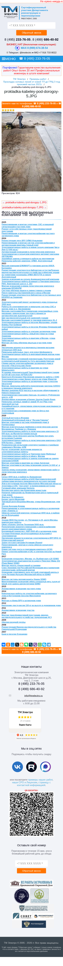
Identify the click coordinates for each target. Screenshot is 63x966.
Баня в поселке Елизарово (14, 634)
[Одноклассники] (8, 645)
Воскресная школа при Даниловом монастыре (24, 490)
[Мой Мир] (13, 645)
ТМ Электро (19, 79)
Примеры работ (38, 79)
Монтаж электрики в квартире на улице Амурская (25, 463)
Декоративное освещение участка (18, 610)
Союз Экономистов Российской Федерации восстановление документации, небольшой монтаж (30, 569)
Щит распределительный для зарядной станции (25, 318)
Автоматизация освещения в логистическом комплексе (28, 252)
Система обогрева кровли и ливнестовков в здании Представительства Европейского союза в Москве (26, 291)
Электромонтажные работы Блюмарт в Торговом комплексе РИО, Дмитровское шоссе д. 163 (31, 282)
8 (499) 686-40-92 (31, 106)
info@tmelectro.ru (33, 695)
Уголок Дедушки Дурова (13, 506)
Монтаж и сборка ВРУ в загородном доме (21, 601)
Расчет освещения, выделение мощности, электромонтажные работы (22, 450)
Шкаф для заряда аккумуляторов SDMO (21, 584)
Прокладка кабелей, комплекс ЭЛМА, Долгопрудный (27, 261)
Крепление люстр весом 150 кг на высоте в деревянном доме (31, 605)
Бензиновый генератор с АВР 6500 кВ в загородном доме (29, 531)
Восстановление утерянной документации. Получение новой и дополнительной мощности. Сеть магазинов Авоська (31, 360)
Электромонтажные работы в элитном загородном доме (29, 331)
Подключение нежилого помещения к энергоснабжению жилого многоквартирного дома (29, 528)
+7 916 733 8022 (48, 52)
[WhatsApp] (40, 645)
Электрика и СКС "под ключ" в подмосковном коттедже (28, 486)
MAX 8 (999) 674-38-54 (34, 48)
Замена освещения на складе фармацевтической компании (30, 279)
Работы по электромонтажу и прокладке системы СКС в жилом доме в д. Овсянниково (29, 308)
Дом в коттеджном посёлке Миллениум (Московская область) (31, 484)
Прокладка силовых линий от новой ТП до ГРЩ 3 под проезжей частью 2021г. (31, 83)
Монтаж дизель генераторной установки (21, 565)
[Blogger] (22, 645)
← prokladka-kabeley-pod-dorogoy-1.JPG (24, 202)
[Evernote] (26, 645)
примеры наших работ (40, 779)
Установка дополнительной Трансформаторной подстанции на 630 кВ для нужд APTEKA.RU (30, 373)
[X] (17, 645)
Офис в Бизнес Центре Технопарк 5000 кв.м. (23, 524)
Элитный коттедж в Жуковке (15, 418)
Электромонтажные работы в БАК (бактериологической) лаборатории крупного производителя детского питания (29, 480)
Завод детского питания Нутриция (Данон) (22, 543)
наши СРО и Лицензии (24, 782)
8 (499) (45, 39)
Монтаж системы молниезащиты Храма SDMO (24, 579)
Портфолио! (10, 67)
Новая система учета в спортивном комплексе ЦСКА (27, 549)
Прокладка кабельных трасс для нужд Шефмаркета (27, 352)
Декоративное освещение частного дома (21, 589)
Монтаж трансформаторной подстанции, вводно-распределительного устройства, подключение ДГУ (27, 616)
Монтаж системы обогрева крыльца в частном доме (27, 343)
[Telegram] (49, 645)
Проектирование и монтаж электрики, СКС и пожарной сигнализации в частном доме (28, 225)
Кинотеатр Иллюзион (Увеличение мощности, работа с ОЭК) (30, 377)
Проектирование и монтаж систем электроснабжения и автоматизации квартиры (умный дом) (28, 244)
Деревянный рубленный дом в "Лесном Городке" (25, 420)
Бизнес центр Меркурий (13, 499)
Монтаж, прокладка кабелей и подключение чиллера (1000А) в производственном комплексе (31, 387)
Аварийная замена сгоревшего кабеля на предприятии (28, 259)
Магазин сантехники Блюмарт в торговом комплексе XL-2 (29, 320)
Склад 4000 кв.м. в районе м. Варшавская (22, 477)
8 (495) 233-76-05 (37, 58)
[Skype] (44, 645)
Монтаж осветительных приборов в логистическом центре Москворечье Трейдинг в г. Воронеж (30, 428)
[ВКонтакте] (3, 645)
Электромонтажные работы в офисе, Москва (23, 456)
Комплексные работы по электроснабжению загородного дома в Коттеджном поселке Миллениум (29, 594)
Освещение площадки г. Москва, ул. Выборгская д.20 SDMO (30, 559)
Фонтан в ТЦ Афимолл (12, 497)
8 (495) (18, 39)
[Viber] (35, 645)
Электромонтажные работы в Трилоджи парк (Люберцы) (29, 454)
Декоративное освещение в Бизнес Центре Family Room (28, 399)
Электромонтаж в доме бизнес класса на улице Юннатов (29, 379)
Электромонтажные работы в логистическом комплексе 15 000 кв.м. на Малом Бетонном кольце (30, 432)
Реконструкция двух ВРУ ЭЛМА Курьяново (22, 240)
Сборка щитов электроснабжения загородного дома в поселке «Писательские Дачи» (27, 364)
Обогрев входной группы (14, 622)
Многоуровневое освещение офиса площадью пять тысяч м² (31, 582)
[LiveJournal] (31, 645)
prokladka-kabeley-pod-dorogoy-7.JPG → (24, 207)
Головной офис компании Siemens (18, 488)
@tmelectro (26, 52)
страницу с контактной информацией (34, 783)
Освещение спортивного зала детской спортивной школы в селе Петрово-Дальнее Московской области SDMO (30, 573)
